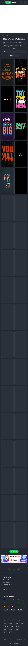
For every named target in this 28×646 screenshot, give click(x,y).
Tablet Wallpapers (7, 584)
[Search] (21, 2)
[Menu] (2, 2)
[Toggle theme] (25, 2)
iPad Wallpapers (7, 582)
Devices (5, 589)
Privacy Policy (20, 639)
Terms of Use (10, 642)
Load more (14, 551)
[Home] (3, 35)
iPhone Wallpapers (8, 579)
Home (5, 639)
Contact (11, 639)
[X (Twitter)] (18, 569)
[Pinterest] (14, 569)
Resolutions (6, 587)
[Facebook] (9, 569)
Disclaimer (18, 642)
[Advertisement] (14, 19)
